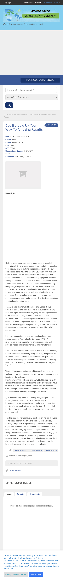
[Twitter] (9, 2)
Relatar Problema (15, 470)
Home (6, 114)
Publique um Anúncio (40, 80)
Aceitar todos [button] (36, 574)
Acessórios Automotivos (18, 114)
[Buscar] (9, 105)
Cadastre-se (47, 2)
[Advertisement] (31, 53)
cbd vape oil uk (51, 450)
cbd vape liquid (20, 450)
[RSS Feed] (5, 2)
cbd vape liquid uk (35, 450)
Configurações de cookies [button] (15, 574)
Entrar (56, 2)
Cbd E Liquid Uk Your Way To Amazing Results (24, 127)
